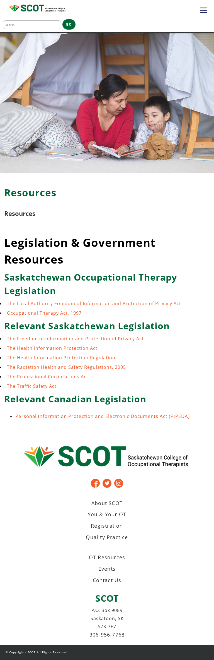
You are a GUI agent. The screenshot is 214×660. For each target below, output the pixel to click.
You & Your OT (107, 514)
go (69, 24)
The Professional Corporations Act (47, 377)
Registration (107, 525)
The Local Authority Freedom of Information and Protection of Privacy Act (94, 303)
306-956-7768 (107, 634)
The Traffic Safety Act (32, 386)
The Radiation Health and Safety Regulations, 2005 (66, 367)
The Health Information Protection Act (52, 348)
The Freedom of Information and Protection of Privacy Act (75, 339)
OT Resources (107, 557)
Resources (19, 213)
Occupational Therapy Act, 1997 (44, 313)
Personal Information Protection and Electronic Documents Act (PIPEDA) (102, 416)
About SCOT (107, 503)
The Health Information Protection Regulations (62, 358)
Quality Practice (107, 537)
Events (107, 568)
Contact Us (107, 580)
